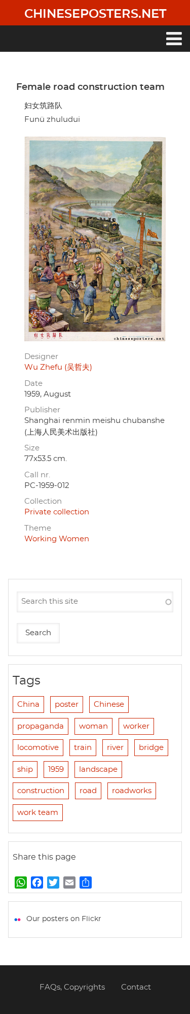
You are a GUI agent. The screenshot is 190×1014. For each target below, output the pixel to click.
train (83, 747)
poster (67, 704)
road (88, 791)
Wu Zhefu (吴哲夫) (58, 367)
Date (33, 383)
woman (93, 726)
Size (32, 448)
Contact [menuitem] (136, 987)
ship (25, 769)
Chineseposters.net (95, 14)
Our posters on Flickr (63, 919)
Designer (41, 357)
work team (37, 812)
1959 (56, 769)
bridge (151, 747)
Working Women (56, 539)
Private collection (56, 512)
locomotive (38, 747)
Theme (37, 528)
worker (136, 726)
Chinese (109, 704)
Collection (43, 501)
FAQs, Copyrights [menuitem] (72, 987)
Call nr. (37, 475)
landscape (98, 769)
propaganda (40, 726)
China (28, 704)
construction (40, 791)
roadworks (131, 791)
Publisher (42, 410)
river (115, 747)
